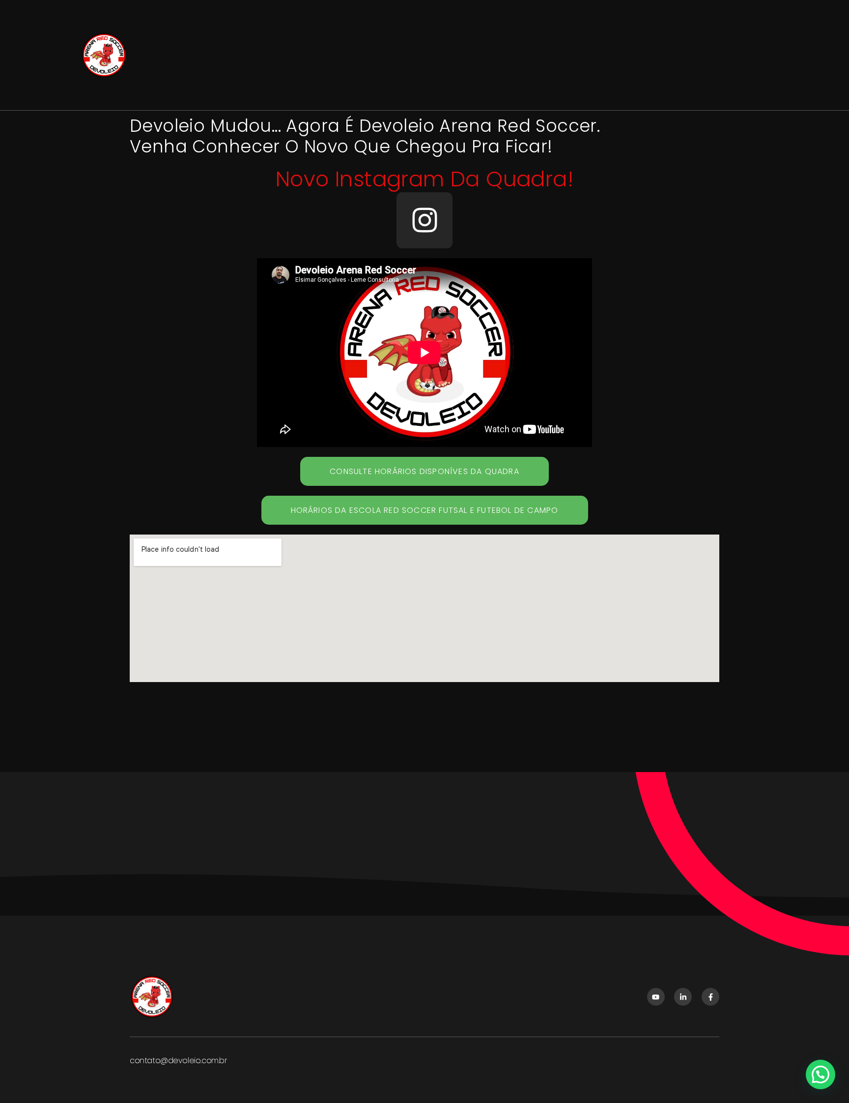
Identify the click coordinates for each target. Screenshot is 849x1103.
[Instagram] (424, 220)
